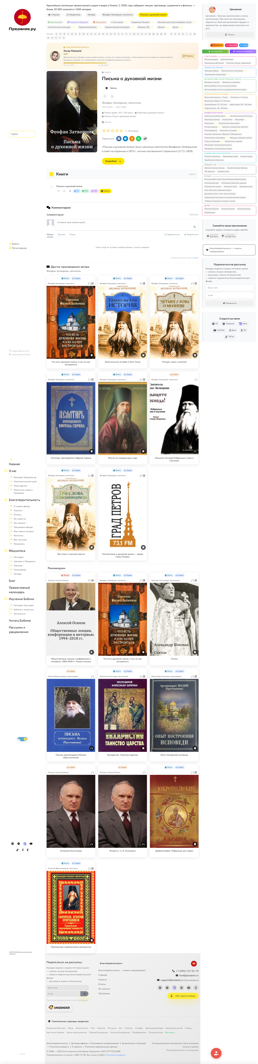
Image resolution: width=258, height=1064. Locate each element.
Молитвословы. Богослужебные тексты (174, 22)
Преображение (139, 1032)
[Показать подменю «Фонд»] (5, 499)
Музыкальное (210, 212)
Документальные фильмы (215, 168)
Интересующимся (211, 59)
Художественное (243, 209)
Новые (50, 234)
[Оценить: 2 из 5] (108, 131)
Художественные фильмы (237, 168)
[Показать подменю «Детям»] (181, 27)
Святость (129, 1028)
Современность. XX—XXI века (216, 108)
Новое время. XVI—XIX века (240, 104)
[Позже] (112, 97)
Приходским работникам (214, 63)
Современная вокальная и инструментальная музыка (225, 197)
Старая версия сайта (20, 351)
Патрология (209, 123)
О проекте (77, 1046)
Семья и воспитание (212, 141)
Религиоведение (211, 130)
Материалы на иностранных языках (218, 149)
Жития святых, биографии (215, 138)
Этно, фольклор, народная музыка (218, 190)
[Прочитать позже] (64, 191)
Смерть (188, 1028)
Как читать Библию (55, 1032)
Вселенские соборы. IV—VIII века (217, 101)
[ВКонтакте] (12, 843)
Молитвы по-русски (212, 82)
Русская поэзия (246, 156)
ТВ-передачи (210, 171)
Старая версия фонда (21, 354)
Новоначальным (227, 59)
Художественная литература (117, 27)
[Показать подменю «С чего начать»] (126, 22)
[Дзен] (22, 850)
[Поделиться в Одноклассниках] (132, 138)
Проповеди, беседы (212, 119)
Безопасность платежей (134, 1043)
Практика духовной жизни (215, 116)
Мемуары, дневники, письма (241, 138)
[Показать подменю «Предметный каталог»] (100, 27)
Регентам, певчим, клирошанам (238, 63)
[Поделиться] (69, 191)
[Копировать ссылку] (145, 138)
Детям (175, 27)
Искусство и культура (228, 130)
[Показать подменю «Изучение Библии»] (5, 598)
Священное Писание (140, 22)
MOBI (95, 191)
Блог (12, 580)
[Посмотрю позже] (91, 278)
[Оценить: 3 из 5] (113, 131)
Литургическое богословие (229, 123)
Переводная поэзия (230, 156)
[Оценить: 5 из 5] (121, 131)
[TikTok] (17, 850)
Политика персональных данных (101, 1046)
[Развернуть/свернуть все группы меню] (11, 460)
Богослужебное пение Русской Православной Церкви (225, 179)
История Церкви (211, 127)
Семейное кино (223, 171)
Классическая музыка (213, 186)
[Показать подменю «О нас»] (5, 470)
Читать (113, 88)
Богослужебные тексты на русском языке (220, 86)
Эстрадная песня (245, 186)
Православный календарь (19, 590)
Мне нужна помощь (185, 995)
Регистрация (19, 247)
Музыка (161, 27)
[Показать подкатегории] (245, 71)
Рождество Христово (56, 1028)
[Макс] (24, 844)
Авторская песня (230, 186)
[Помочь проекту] (216, 1053)
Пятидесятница (156, 1032)
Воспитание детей (174, 1028)
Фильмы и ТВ (143, 27)
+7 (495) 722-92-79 (187, 971)
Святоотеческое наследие (59, 27)
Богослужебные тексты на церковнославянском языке (226, 89)
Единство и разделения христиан (235, 127)
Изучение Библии (21, 599)
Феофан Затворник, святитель (121, 103)
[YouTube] (31, 844)
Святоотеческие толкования (232, 71)
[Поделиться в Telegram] (125, 138)
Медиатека (17, 550)
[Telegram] (18, 844)
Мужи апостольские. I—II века (216, 97)
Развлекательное (228, 209)
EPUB (86, 191)
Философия (239, 119)
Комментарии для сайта (185, 258)
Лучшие (61, 234)
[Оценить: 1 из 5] (104, 131)
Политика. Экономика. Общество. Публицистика (223, 134)
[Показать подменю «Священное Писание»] (152, 22)
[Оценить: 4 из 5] (117, 131)
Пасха (70, 1028)
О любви (139, 1028)
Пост (93, 1028)
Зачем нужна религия (77, 1032)
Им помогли (104, 988)
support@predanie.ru (180, 980)
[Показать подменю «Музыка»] (167, 27)
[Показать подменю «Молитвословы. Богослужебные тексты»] (195, 22)
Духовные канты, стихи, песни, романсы (220, 194)
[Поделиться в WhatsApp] (138, 138)
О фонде (102, 975)
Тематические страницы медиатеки (70, 1021)
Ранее (72, 234)
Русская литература (212, 156)
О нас (13, 471)
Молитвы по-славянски (231, 82)
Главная (14, 464)
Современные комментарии (215, 74)
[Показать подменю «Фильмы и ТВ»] (152, 27)
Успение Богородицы (120, 1032)
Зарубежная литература (214, 160)
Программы (104, 993)
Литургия (112, 1028)
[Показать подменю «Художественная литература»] (132, 27)
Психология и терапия (233, 141)
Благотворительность (24, 499)
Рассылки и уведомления (18, 629)
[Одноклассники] (28, 850)
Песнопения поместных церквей (233, 183)
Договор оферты (79, 1043)
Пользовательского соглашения (182, 1050)
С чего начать (117, 22)
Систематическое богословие (241, 116)
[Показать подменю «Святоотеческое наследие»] (73, 27)
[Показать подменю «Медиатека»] (5, 550)
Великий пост (82, 1028)
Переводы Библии (212, 71)
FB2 (77, 191)
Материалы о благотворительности (218, 145)
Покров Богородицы (98, 1032)
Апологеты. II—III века (239, 97)
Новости (102, 979)
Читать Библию (20, 620)
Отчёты (102, 984)
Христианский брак (154, 1028)
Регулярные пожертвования (105, 1043)
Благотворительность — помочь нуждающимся (122, 970)
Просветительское (212, 209)
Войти (15, 243)
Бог (120, 1028)
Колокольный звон (212, 183)
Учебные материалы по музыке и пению (220, 201)
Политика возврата (59, 1046)
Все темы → (170, 1032)
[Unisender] (59, 1007)
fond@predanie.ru (189, 975)
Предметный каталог (88, 27)
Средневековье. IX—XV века (216, 104)
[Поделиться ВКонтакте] (119, 138)
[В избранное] (105, 97)
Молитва (101, 1028)
